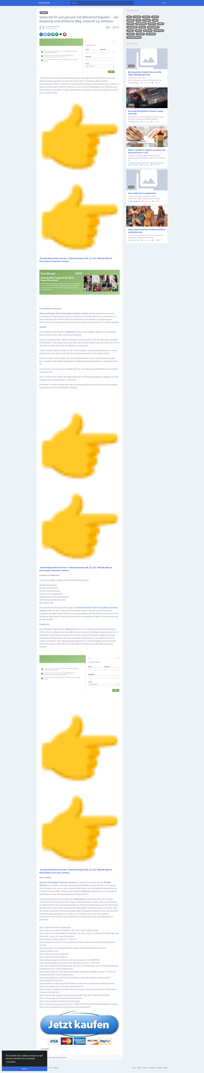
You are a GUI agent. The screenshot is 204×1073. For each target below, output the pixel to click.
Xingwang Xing (134, 122)
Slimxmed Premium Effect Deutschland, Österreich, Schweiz (63, 313)
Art (129, 17)
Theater (140, 34)
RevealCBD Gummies (52, 27)
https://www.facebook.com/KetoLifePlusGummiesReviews (147, 230)
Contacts (151, 1068)
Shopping (159, 30)
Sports (131, 34)
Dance (155, 17)
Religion (147, 30)
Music (142, 27)
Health (44, 12)
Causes (137, 17)
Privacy (145, 1068)
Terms (139, 1068)
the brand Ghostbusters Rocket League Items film (145, 112)
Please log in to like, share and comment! (52, 1057)
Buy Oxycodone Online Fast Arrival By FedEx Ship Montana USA (144, 73)
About (134, 1068)
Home (160, 24)
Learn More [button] (11, 1062)
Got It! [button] (24, 1069)
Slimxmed (70, 332)
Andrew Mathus (134, 83)
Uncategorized (134, 37)
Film (138, 20)
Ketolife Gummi (135, 240)
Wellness (151, 34)
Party (138, 30)
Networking (153, 27)
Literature (132, 27)
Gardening (141, 24)
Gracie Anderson (135, 201)
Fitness (147, 20)
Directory (159, 1068)
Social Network (44, 3)
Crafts (146, 17)
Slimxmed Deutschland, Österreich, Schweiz (57, 882)
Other (130, 30)
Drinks (130, 20)
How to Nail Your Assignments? (142, 193)
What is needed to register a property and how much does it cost (146, 151)
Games (130, 24)
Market (165, 1068)
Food (155, 20)
